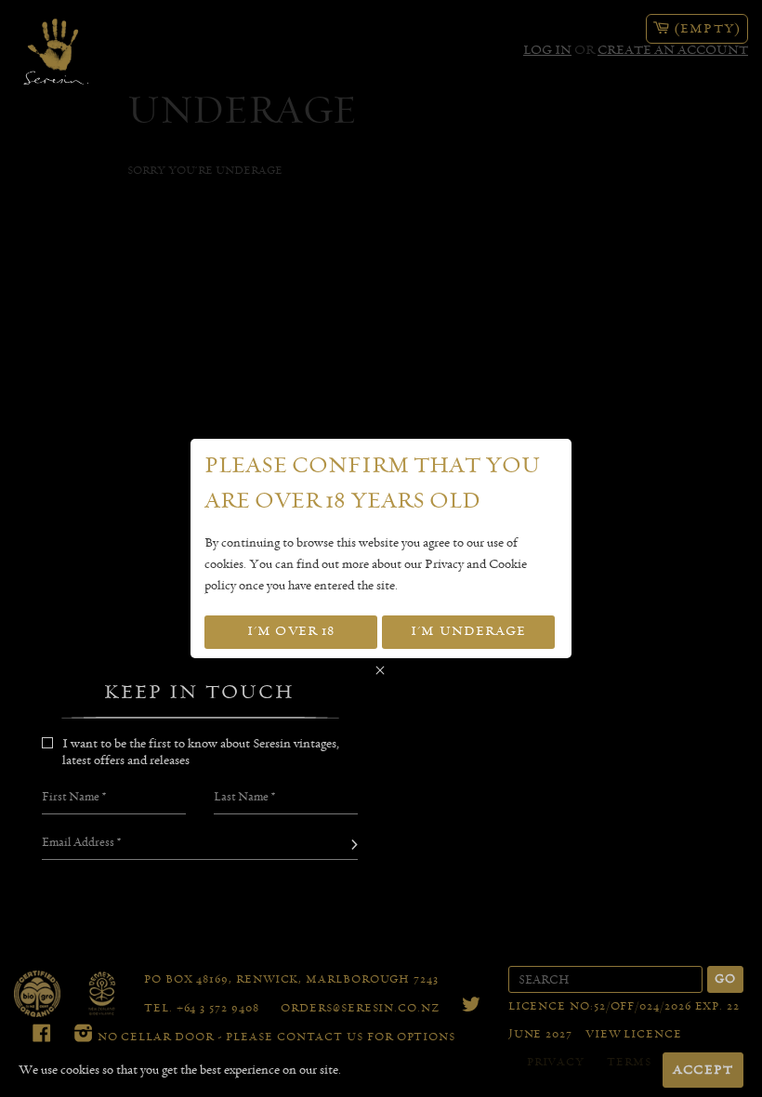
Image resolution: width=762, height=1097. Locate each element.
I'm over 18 (291, 631)
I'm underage (468, 631)
